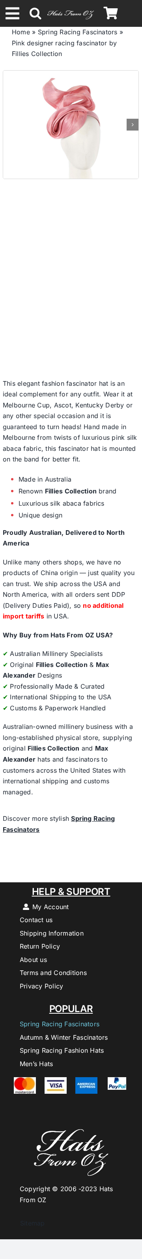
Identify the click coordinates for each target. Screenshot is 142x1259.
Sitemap (28, 1223)
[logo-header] (70, 10)
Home (21, 32)
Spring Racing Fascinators (78, 32)
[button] (35, 13)
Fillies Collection (71, 491)
